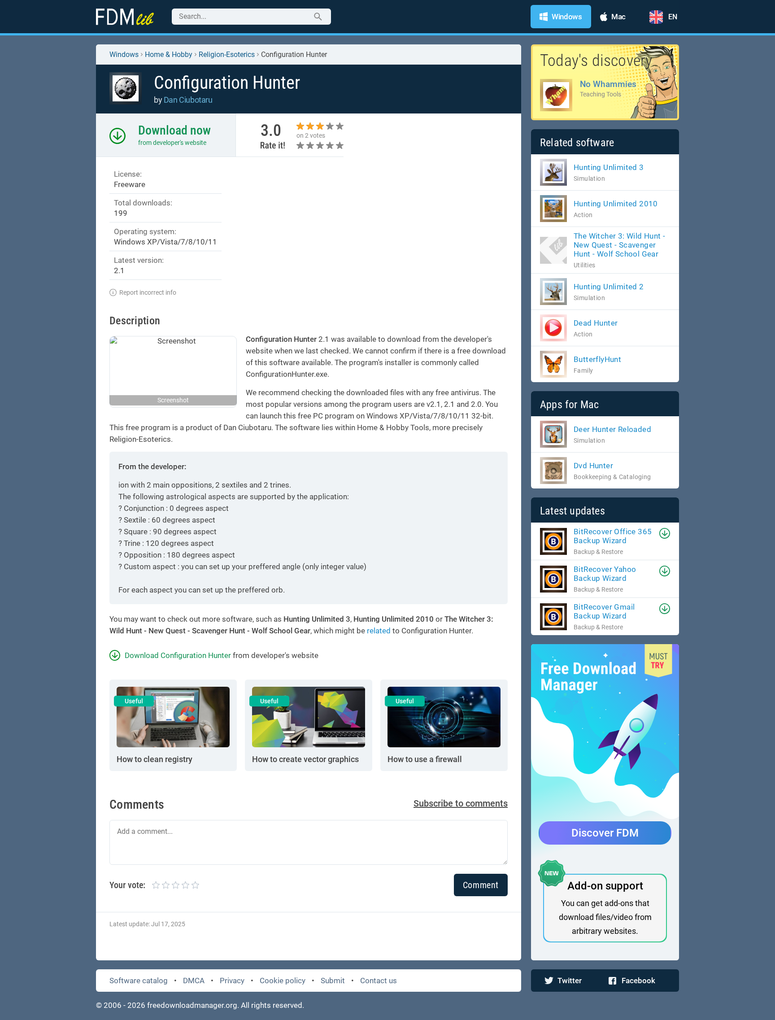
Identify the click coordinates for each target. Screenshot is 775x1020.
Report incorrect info (147, 292)
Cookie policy (282, 980)
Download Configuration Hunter (178, 655)
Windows (124, 54)
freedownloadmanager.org (192, 1005)
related (379, 630)
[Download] (664, 533)
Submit (333, 980)
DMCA (194, 980)
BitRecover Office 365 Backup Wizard (613, 536)
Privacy (232, 980)
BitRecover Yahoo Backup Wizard (605, 574)
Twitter (569, 980)
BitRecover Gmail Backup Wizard (604, 611)
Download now (174, 130)
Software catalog (138, 980)
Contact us (378, 980)
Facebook (638, 980)
